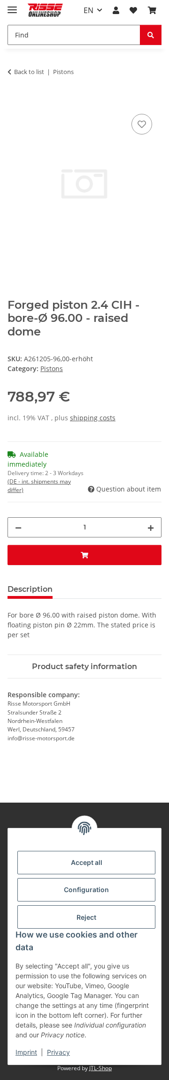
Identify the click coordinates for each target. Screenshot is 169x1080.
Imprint (26, 1052)
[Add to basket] (15, 101)
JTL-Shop (100, 1068)
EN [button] (88, 10)
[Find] (150, 35)
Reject (86, 917)
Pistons (51, 368)
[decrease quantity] (18, 527)
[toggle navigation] (12, 6)
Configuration (86, 890)
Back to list (29, 71)
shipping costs (92, 417)
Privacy (58, 1052)
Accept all (86, 862)
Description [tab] (30, 589)
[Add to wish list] (141, 124)
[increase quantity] (150, 527)
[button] (116, 10)
